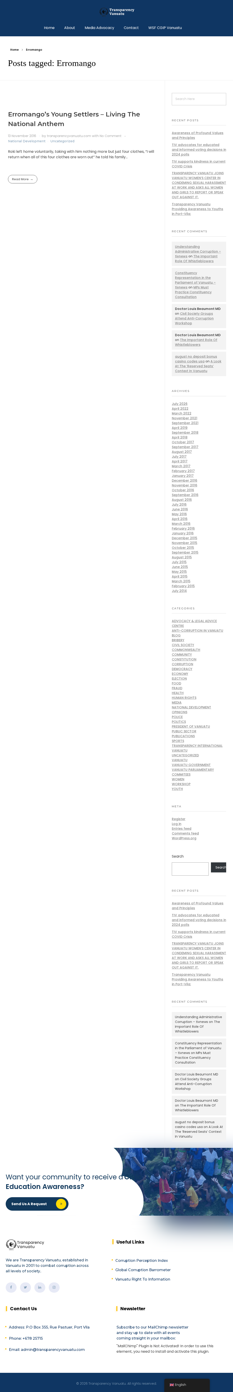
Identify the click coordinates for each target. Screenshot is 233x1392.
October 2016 (183, 490)
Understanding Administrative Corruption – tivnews (198, 251)
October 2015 (183, 547)
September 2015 (185, 552)
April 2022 (180, 408)
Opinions (179, 712)
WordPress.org (184, 838)
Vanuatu (179, 760)
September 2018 (185, 432)
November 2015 (184, 543)
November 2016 (184, 485)
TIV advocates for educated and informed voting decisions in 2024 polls (199, 150)
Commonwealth (186, 649)
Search (178, 856)
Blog (176, 635)
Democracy (182, 669)
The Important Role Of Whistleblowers (196, 258)
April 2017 (179, 461)
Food (176, 683)
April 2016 (179, 519)
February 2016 (183, 528)
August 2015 (182, 557)
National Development (27, 141)
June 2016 (180, 509)
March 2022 (181, 413)
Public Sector (184, 731)
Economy (180, 673)
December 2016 (184, 480)
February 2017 (183, 471)
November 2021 (184, 418)
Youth (177, 789)
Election (179, 678)
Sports (178, 741)
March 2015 (181, 581)
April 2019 (179, 427)
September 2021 (185, 423)
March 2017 (181, 466)
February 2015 (183, 586)
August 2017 (182, 451)
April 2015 (179, 576)
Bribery (178, 640)
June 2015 (180, 567)
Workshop (181, 784)
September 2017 (185, 447)
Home (14, 50)
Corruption (182, 664)
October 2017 (183, 442)
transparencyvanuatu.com (69, 136)
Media (177, 702)
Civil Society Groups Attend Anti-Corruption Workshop (194, 318)
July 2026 (179, 403)
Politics (179, 721)
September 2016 (185, 495)
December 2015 (184, 538)
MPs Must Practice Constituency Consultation (193, 292)
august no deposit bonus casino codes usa (196, 359)
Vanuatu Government (191, 765)
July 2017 (179, 456)
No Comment (111, 136)
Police (177, 717)
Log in (176, 823)
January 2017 (183, 475)
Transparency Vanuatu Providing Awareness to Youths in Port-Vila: (197, 209)
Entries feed (181, 828)
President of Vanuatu (191, 726)
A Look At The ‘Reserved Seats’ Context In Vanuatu (198, 366)
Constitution (184, 659)
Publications (183, 736)
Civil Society (183, 645)
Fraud (177, 688)
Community (182, 654)
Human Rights (184, 697)
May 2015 (179, 571)
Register (178, 819)
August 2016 (182, 499)
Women (178, 779)
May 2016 (179, 514)
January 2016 (183, 533)
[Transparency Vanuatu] (116, 12)
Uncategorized (62, 141)
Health (178, 693)
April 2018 (179, 437)
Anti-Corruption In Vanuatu (197, 630)
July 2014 (179, 591)
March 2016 (181, 523)
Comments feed (185, 833)
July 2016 (179, 504)
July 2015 (179, 562)
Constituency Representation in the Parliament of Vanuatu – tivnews (195, 280)
